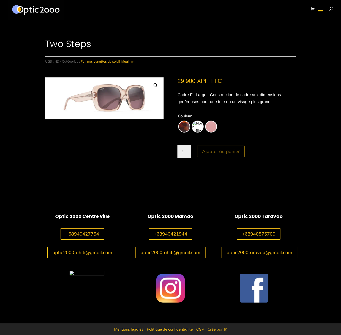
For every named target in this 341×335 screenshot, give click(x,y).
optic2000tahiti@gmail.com (82, 252)
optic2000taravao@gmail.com (259, 252)
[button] (155, 85)
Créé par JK (217, 329)
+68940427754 (82, 234)
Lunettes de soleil (106, 61)
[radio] (184, 126)
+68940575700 (258, 234)
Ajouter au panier (221, 151)
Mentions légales (128, 329)
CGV (200, 329)
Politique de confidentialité (170, 329)
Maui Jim (127, 61)
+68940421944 (170, 234)
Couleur (185, 116)
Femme (86, 61)
